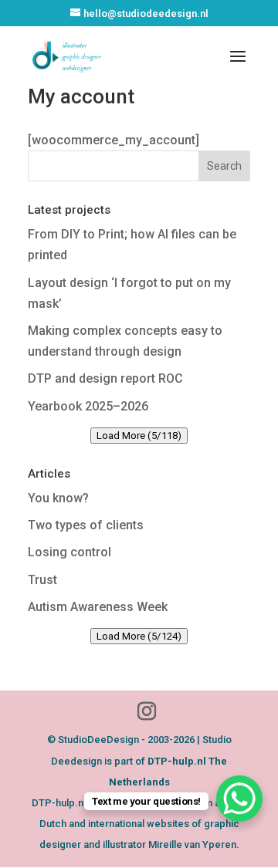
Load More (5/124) (139, 636)
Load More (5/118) (139, 435)
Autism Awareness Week (98, 606)
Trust (42, 579)
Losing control (69, 552)
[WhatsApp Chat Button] (239, 798)
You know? (58, 498)
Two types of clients (86, 525)
